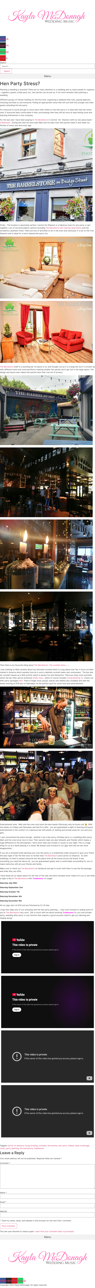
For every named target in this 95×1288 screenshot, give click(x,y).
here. (21, 680)
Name (3, 1193)
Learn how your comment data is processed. (54, 1231)
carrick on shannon (15, 1145)
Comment (5, 1163)
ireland (71, 1145)
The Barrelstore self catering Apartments (64, 228)
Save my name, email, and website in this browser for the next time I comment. (36, 1221)
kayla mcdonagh (82, 1145)
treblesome (39, 1148)
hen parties (52, 1145)
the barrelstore (26, 1148)
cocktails (43, 1145)
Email (3, 1202)
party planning (12, 1148)
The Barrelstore (41, 120)
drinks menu (38, 678)
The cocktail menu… (58, 665)
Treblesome (5, 122)
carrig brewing (31, 1145)
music (2, 1148)
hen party (63, 1145)
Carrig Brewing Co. (75, 678)
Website (3, 1211)
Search (3, 63)
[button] (47, 76)
